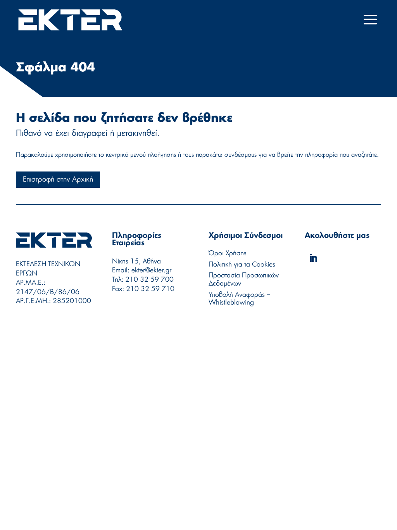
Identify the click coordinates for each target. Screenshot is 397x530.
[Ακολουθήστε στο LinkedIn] (313, 258)
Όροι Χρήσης (228, 253)
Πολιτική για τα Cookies (242, 264)
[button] (370, 20)
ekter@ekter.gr (151, 270)
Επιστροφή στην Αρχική (58, 179)
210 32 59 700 (149, 279)
